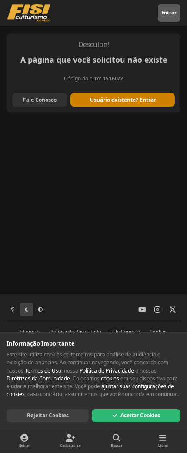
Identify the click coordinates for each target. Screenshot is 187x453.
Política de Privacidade (75, 331)
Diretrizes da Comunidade (38, 378)
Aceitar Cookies (140, 415)
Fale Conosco (40, 99)
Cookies (158, 331)
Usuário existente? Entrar (123, 99)
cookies (110, 378)
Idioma (28, 331)
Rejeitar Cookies (48, 415)
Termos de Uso (43, 370)
